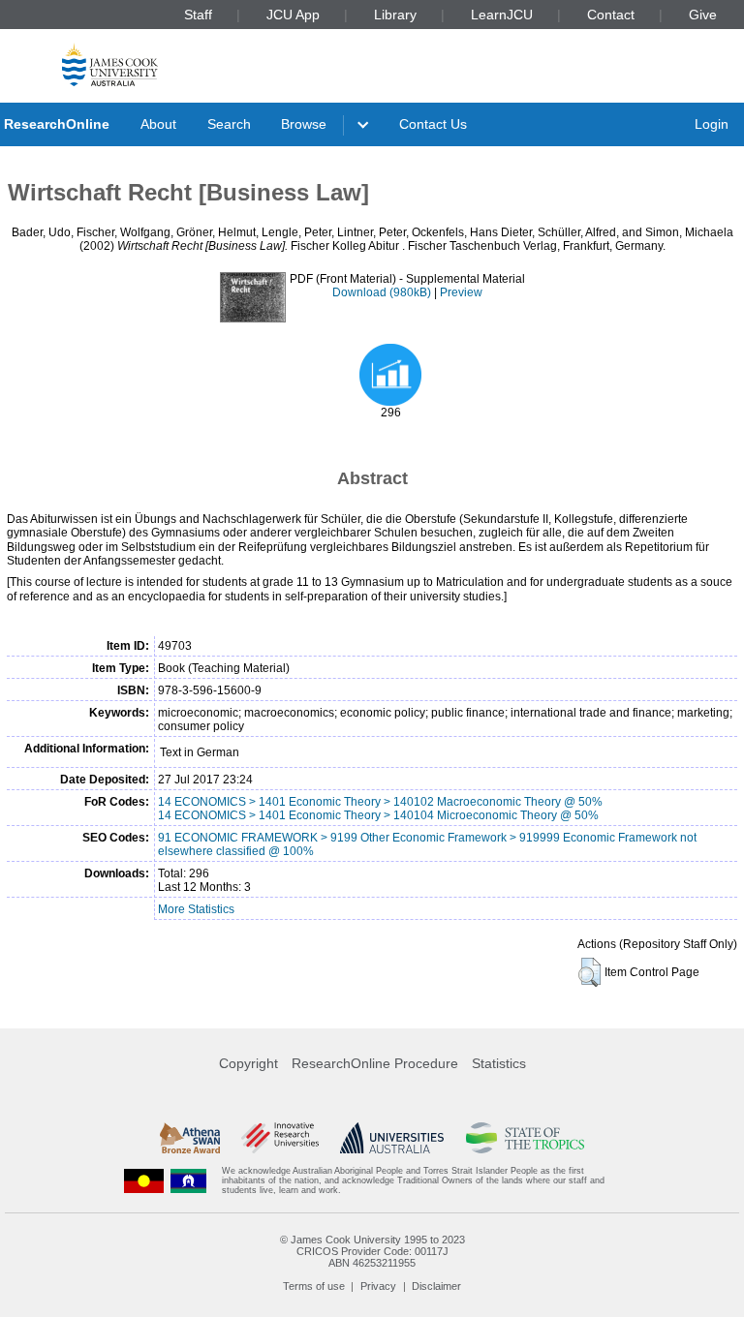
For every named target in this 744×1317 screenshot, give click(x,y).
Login (711, 124)
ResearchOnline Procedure (375, 1063)
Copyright (248, 1063)
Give (703, 14)
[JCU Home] (110, 64)
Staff (198, 14)
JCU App (293, 14)
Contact (611, 14)
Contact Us (433, 124)
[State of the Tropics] (525, 1137)
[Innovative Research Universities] (279, 1137)
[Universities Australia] (392, 1137)
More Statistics (196, 909)
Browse (303, 124)
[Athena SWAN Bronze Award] (190, 1137)
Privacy (378, 1286)
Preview (461, 292)
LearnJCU (502, 14)
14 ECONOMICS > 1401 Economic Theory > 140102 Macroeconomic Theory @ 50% (380, 802)
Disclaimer (436, 1286)
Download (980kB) (381, 292)
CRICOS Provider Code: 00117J (372, 1251)
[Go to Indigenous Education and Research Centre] (144, 1181)
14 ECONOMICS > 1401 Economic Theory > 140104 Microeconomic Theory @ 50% (378, 815)
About (158, 124)
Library (395, 14)
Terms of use (314, 1286)
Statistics (499, 1063)
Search (229, 124)
